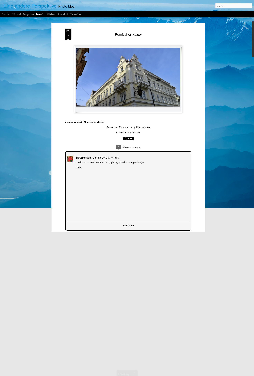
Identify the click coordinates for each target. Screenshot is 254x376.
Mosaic (40, 14)
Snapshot (62, 14)
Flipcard (16, 14)
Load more (128, 225)
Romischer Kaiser (128, 34)
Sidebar (50, 14)
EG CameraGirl (83, 157)
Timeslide (75, 14)
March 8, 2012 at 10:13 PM (105, 157)
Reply (78, 166)
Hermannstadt (132, 132)
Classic (6, 14)
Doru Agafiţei (143, 127)
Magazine (28, 14)
